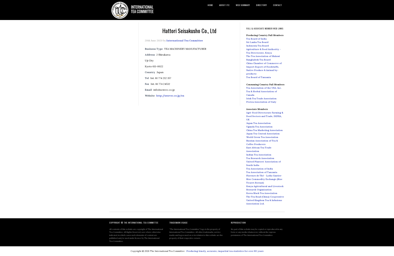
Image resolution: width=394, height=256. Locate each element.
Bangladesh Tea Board (258, 59)
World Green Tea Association (262, 137)
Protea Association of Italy (261, 102)
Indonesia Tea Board (257, 45)
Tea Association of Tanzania (261, 172)
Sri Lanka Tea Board (257, 42)
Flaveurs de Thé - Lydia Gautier (263, 175)
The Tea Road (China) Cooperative (265, 196)
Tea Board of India (256, 38)
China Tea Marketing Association (264, 130)
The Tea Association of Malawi (263, 56)
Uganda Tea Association (259, 126)
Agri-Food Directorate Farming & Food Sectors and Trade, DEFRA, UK (264, 116)
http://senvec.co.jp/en (170, 95)
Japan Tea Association (258, 123)
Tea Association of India (259, 168)
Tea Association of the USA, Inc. (263, 88)
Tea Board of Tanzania (258, 77)
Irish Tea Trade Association (261, 98)
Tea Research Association (260, 158)
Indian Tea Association (258, 154)
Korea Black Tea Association (261, 193)
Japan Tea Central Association (263, 133)
